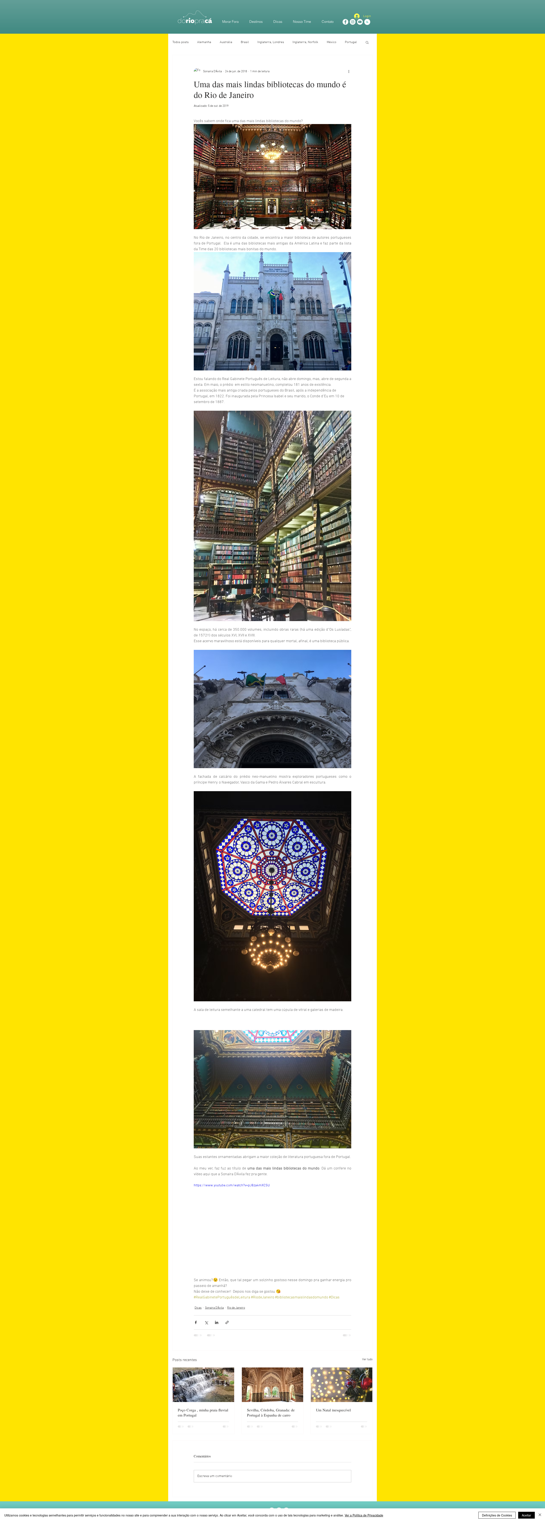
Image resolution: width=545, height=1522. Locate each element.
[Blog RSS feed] (367, 22)
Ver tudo (367, 1359)
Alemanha (204, 42)
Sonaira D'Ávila (214, 1308)
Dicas (198, 1308)
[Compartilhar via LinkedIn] (217, 1322)
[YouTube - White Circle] (360, 22)
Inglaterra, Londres (270, 42)
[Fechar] (539, 1515)
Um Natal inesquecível (333, 1409)
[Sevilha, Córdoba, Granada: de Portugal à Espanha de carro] (272, 1384)
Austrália (226, 42)
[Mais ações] (348, 71)
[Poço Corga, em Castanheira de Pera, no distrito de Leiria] (203, 1384)
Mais (348, 42)
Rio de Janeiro (236, 1308)
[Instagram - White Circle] (353, 22)
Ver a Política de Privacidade (364, 1515)
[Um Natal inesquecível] (341, 1384)
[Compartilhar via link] (227, 1322)
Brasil (245, 42)
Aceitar (526, 1515)
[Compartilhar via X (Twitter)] (206, 1322)
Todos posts (180, 42)
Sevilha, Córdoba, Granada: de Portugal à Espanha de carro (271, 1412)
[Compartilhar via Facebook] (196, 1322)
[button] (367, 42)
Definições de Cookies (497, 1515)
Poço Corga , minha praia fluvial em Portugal (203, 1412)
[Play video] (272, 1227)
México (331, 42)
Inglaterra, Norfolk (305, 42)
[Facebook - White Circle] (345, 22)
